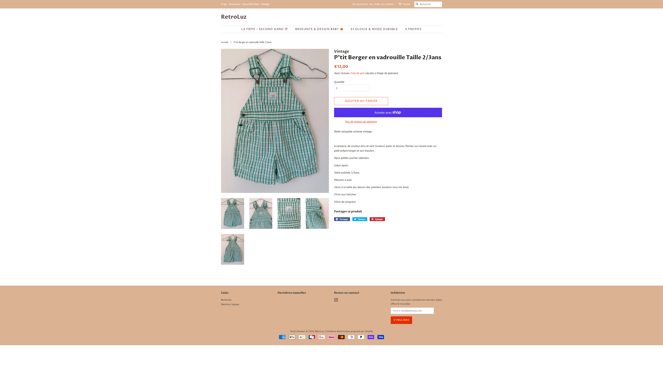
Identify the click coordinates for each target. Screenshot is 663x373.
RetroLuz (234, 17)
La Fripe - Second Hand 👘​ (264, 29)
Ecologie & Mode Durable (374, 29)
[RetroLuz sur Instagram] (336, 300)
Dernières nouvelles (292, 293)
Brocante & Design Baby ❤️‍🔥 (319, 29)
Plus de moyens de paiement (361, 121)
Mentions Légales (230, 304)
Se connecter (360, 4)
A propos (413, 29)
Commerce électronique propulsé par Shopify (349, 331)
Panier (406, 4)
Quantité (339, 82)
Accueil (224, 42)
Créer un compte (384, 4)
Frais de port (357, 73)
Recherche (226, 299)
